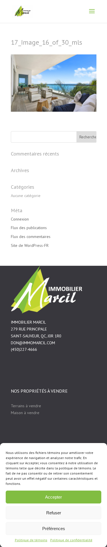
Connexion (20, 219)
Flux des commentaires (31, 236)
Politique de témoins (31, 540)
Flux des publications (29, 227)
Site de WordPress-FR (30, 245)
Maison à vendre (25, 412)
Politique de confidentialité (71, 540)
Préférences (53, 528)
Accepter (53, 497)
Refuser (53, 512)
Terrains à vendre (26, 405)
